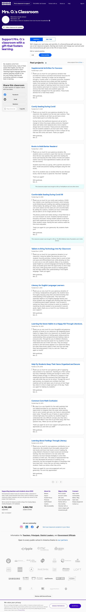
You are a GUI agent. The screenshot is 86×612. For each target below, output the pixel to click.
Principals (35, 535)
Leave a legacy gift (63, 508)
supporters (7, 508)
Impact (46, 495)
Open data (75, 499)
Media (74, 497)
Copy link (22, 109)
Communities (75, 495)
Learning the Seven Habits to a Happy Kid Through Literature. (56, 324)
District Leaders (46, 535)
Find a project (62, 493)
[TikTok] (37, 527)
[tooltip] (49, 20)
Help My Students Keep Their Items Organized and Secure (55, 364)
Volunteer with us (63, 506)
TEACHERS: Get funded (39, 3)
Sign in (82, 3)
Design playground (77, 501)
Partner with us (53, 3)
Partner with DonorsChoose (43, 596)
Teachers (26, 535)
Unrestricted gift (62, 510)
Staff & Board (48, 501)
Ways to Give (62, 491)
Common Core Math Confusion (44, 401)
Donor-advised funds (64, 499)
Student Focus (48, 497)
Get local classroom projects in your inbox (56, 527)
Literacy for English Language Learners (47, 285)
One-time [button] (49, 39)
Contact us (75, 504)
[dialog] (43, 606)
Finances (46, 499)
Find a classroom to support (22, 3)
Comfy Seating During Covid (43, 106)
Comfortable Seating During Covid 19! (47, 194)
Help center (75, 493)
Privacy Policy (21, 610)
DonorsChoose (6, 3)
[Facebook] (32, 527)
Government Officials (66, 535)
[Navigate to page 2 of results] (61, 482)
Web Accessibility (49, 506)
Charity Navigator (7, 503)
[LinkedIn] (26, 527)
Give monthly (61, 504)
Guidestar (17, 503)
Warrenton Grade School (18, 17)
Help (69, 3)
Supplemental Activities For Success (46, 68)
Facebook (15, 94)
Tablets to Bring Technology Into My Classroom (51, 249)
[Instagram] (21, 527)
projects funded (28, 508)
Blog (78, 497)
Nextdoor (15, 104)
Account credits (62, 495)
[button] (13, 27)
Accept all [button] (75, 606)
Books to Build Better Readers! (44, 146)
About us (62, 3)
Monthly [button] (36, 39)
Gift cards (61, 497)
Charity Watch (32, 502)
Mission (46, 493)
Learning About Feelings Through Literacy (49, 441)
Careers (46, 504)
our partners (63, 540)
